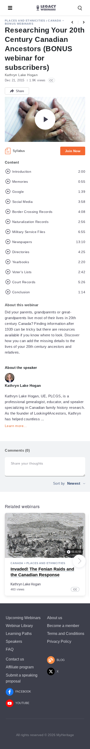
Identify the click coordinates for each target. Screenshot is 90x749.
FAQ (9, 649)
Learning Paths (19, 634)
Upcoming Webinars (23, 618)
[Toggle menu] (10, 8)
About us (54, 618)
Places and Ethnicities (25, 20)
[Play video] (45, 119)
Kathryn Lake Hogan (26, 584)
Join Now (72, 151)
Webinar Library (19, 626)
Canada (54, 20)
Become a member (63, 626)
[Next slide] (79, 561)
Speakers (14, 641)
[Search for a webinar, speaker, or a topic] (80, 8)
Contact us (15, 659)
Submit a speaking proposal (21, 678)
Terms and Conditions (65, 634)
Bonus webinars (19, 23)
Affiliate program (20, 667)
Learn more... (16, 426)
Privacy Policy (59, 641)
